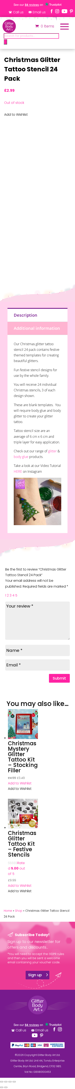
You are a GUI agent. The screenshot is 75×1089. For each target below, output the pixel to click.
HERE (18, 471)
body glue (21, 456)
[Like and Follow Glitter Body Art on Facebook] (52, 11)
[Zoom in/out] (1, 1081)
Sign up (35, 974)
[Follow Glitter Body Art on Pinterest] (71, 11)
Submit (59, 678)
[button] (19, 783)
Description (25, 315)
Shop (18, 911)
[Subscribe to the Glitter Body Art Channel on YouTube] (64, 11)
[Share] (10, 1081)
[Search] (5, 42)
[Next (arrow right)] (6, 1087)
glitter (52, 451)
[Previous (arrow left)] (1, 1087)
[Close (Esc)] (14, 1081)
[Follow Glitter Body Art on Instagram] (57, 11)
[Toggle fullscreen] (6, 1081)
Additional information (37, 328)
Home (8, 911)
